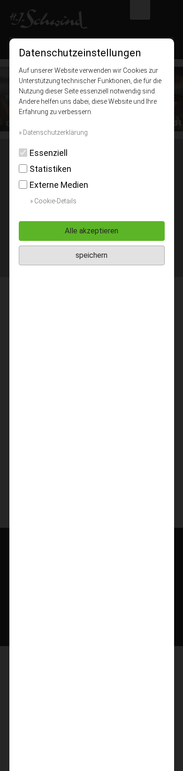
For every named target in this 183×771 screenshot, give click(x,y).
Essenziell (49, 153)
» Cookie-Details (53, 201)
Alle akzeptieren (91, 230)
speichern (91, 255)
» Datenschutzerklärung (53, 132)
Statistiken (50, 169)
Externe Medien (59, 185)
